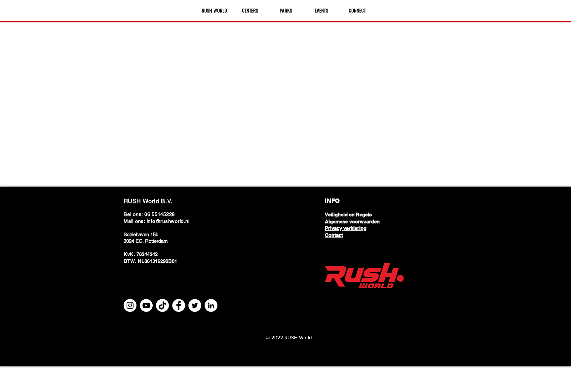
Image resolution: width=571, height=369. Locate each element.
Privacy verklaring (345, 228)
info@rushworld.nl (168, 221)
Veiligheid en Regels (348, 214)
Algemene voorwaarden (352, 221)
